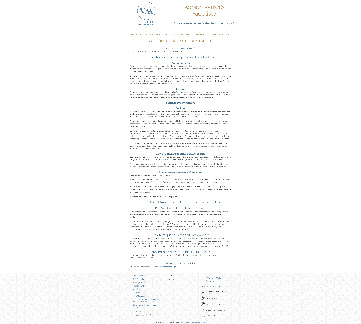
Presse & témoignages (177, 34)
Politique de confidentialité (198, 322)
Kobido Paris (138, 276)
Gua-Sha (136, 308)
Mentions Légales (170, 267)
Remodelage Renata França (145, 305)
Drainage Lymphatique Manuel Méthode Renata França (146, 300)
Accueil (169, 275)
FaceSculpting (139, 279)
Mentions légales (185, 322)
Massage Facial (139, 282)
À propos (201, 34)
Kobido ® (137, 311)
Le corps (154, 34)
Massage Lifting (139, 286)
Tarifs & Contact (222, 34)
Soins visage (136, 34)
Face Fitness (138, 293)
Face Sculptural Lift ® (142, 315)
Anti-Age (136, 289)
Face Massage (139, 296)
